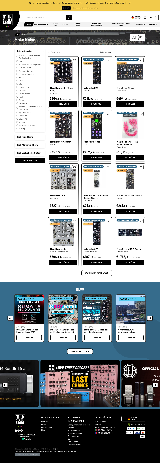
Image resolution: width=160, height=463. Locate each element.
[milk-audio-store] (7, 20)
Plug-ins (55, 24)
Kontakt (98, 424)
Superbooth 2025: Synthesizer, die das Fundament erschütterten (130, 331)
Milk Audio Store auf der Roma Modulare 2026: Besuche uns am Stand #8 (28, 331)
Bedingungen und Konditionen (79, 425)
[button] (155, 383)
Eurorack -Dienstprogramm (30, 64)
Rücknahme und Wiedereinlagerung (75, 432)
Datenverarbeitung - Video (121, 24)
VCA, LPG (23, 119)
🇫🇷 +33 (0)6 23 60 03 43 (104, 433)
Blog (29, 24)
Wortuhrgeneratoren (27, 125)
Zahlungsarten (73, 436)
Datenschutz (73, 442)
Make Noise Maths (58, 249)
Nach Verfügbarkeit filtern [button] (29, 153)
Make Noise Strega (125, 88)
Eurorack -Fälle (25, 68)
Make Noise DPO (57, 195)
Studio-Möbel (77, 24)
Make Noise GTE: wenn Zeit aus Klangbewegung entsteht (96, 331)
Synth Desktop (25, 112)
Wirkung (22, 122)
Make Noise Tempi (92, 142)
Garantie (71, 439)
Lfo (20, 84)
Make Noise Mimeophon (60, 142)
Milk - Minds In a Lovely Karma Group (64, 451)
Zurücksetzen (30, 160)
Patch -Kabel (24, 94)
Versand (71, 428)
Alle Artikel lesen (80, 351)
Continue (66, 8)
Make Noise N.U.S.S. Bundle (129, 249)
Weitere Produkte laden (96, 273)
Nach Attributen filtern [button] (27, 145)
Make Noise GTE (91, 249)
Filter (21, 81)
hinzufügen (63, 104)
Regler (21, 97)
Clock (21, 61)
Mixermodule (24, 87)
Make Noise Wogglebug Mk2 (129, 195)
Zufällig (22, 128)
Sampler (22, 100)
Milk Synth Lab (46, 427)
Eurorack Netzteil (26, 71)
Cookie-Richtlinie (74, 445)
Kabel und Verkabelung (96, 24)
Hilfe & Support (100, 422)
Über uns (44, 422)
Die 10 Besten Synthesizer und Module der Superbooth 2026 (62, 331)
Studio (65, 24)
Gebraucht (140, 24)
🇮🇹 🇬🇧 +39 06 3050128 (103, 430)
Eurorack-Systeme (26, 74)
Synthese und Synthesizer (62, 298)
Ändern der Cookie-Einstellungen (27, 454)
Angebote (153, 24)
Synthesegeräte (41, 24)
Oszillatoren (23, 90)
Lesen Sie (29, 337)
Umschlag (23, 116)
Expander (23, 77)
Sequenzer (23, 103)
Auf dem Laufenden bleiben (105, 427)
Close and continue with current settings (85, 8)
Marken (44, 424)
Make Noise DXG (91, 88)
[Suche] (69, 17)
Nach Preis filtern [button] (25, 137)
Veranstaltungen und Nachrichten (26, 299)
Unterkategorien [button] (24, 51)
